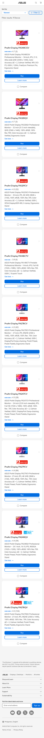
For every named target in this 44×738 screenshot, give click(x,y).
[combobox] (15, 13)
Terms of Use (6, 730)
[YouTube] (12, 712)
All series (37, 675)
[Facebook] (19, 712)
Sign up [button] (37, 705)
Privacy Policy (18, 730)
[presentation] (25, 12)
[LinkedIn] (31, 712)
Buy (22, 76)
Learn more (22, 80)
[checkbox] (22, 87)
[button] (3, 3)
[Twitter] (25, 712)
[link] (22, 3)
